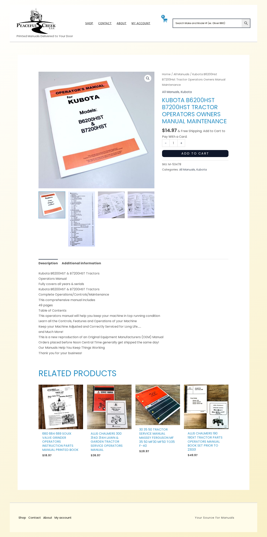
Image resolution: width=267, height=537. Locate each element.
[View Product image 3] (111, 204)
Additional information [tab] (81, 263)
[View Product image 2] (81, 219)
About (47, 518)
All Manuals (181, 74)
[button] (147, 78)
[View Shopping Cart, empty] (165, 23)
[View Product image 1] (52, 204)
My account (63, 518)
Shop (22, 518)
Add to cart (195, 153)
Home (166, 74)
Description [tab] (48, 263)
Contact (34, 518)
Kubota (186, 92)
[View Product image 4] (141, 204)
